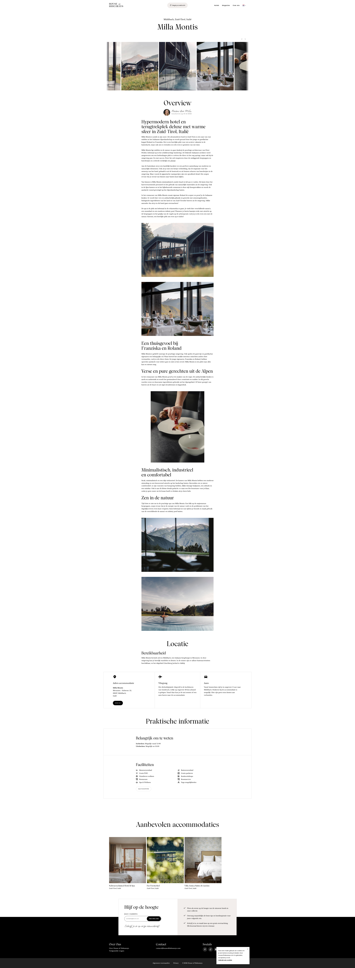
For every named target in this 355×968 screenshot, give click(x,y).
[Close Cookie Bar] (247, 949)
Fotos (133, 14)
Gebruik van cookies (225, 960)
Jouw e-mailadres (130, 914)
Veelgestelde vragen (116, 951)
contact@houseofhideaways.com (168, 948)
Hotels (216, 5)
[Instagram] (216, 949)
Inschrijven (154, 919)
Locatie (151, 14)
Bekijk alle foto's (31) (177, 81)
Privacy (176, 963)
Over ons (236, 5)
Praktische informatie (165, 14)
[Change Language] (244, 5)
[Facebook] (205, 949)
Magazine (226, 5)
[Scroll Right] (245, 39)
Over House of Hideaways (119, 948)
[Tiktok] (210, 949)
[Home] (116, 5)
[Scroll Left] (242, 39)
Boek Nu (218, 14)
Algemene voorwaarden (161, 963)
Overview (142, 14)
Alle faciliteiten (143, 789)
